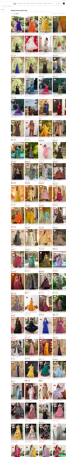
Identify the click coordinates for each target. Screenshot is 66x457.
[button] (64, 1)
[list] (13, 13)
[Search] (64, 3)
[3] (15, 13)
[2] (14, 13)
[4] (16, 13)
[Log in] (62, 1)
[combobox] (61, 3)
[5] (18, 13)
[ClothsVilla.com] (14, 3)
